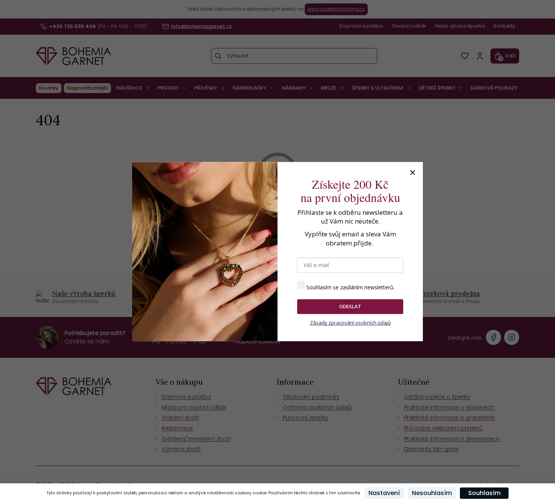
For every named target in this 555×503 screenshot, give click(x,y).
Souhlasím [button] (484, 493)
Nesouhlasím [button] (432, 493)
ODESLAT (350, 306)
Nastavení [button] (384, 493)
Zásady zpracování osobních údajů (350, 322)
